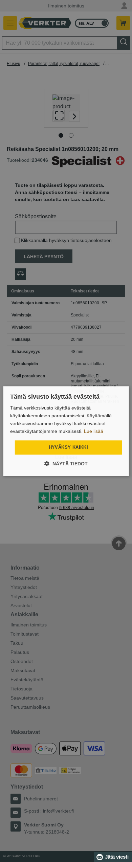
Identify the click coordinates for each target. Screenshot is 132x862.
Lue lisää (93, 431)
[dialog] (66, 431)
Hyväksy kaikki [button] (68, 447)
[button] (66, 463)
